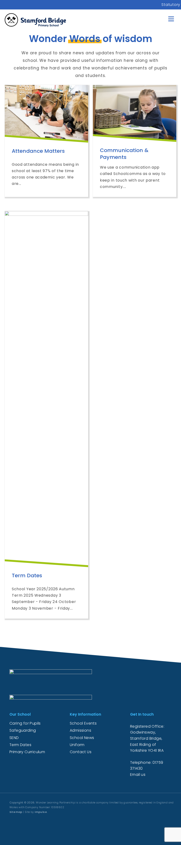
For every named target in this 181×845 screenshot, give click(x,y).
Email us (137, 774)
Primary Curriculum (27, 752)
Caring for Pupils (25, 723)
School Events (83, 723)
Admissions (80, 730)
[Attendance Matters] (46, 113)
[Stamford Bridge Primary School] (35, 20)
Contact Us (80, 752)
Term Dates (20, 744)
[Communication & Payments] (134, 112)
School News (82, 737)
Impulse (41, 812)
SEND (14, 737)
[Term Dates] (46, 388)
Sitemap (15, 812)
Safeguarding (22, 730)
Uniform (77, 744)
